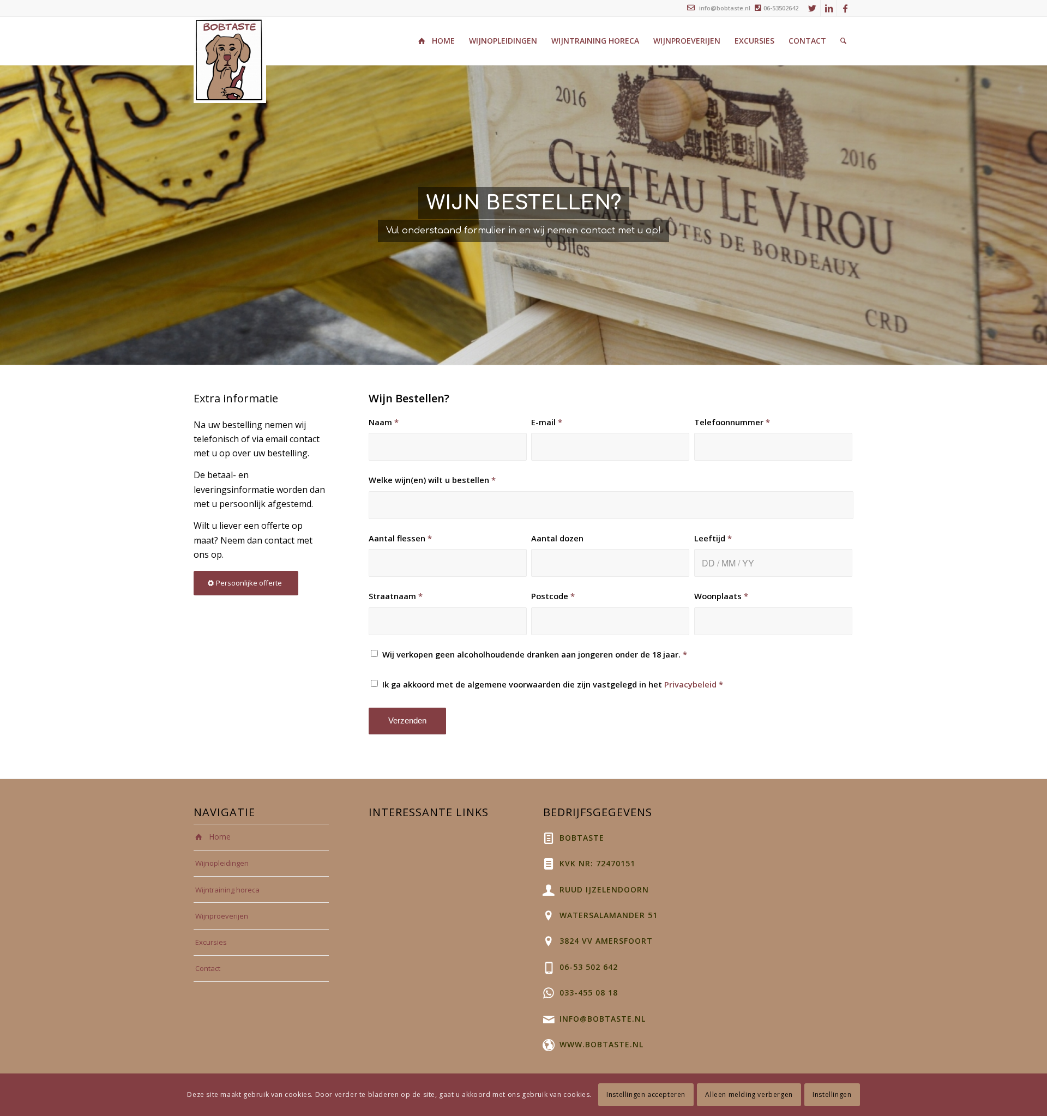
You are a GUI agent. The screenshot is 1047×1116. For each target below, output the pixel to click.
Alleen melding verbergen (748, 1094)
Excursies (211, 942)
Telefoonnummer (732, 422)
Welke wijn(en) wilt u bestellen (432, 479)
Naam (384, 422)
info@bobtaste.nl (723, 8)
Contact (207, 968)
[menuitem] (436, 41)
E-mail (546, 422)
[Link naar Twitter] (812, 8)
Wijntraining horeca (227, 890)
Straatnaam (396, 595)
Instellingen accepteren (645, 1094)
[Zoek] (843, 41)
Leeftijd (713, 538)
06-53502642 (780, 8)
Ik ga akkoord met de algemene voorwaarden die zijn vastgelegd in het (552, 684)
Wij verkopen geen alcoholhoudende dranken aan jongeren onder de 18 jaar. (534, 654)
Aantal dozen (557, 538)
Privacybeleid (690, 684)
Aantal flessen (400, 538)
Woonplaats (721, 595)
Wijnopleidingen (222, 863)
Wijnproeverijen (221, 916)
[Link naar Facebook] (845, 8)
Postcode (553, 595)
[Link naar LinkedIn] (829, 8)
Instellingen (832, 1094)
